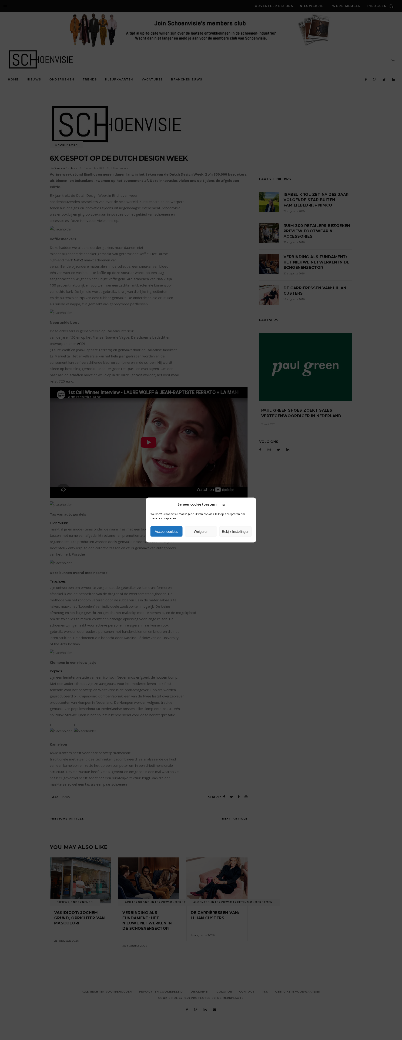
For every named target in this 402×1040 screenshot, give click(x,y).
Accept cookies (166, 531)
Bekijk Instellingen (235, 531)
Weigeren (201, 531)
